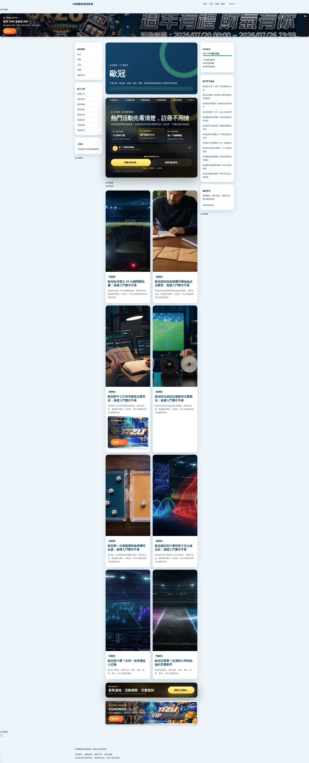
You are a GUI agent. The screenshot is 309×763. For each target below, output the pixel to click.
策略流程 (81, 109)
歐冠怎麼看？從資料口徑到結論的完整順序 (174, 662)
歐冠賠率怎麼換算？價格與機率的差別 (217, 127)
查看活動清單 (172, 162)
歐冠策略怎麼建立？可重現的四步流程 (217, 136)
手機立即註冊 (131, 162)
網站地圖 (108, 754)
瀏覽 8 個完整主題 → (118, 88)
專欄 (217, 4)
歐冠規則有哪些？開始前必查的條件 (217, 105)
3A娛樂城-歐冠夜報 (82, 4)
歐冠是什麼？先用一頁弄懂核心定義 (126, 662)
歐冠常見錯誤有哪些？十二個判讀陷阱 (217, 150)
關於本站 (98, 754)
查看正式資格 (181, 690)
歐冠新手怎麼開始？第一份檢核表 (217, 142)
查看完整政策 (208, 205)
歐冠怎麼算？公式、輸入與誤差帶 (217, 112)
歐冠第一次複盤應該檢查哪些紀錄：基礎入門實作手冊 (126, 547)
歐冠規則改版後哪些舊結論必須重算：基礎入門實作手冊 (174, 283)
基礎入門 (81, 94)
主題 (211, 4)
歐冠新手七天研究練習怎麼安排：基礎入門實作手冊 (126, 398)
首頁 (79, 54)
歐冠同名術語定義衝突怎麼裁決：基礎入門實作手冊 (174, 398)
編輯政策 (81, 75)
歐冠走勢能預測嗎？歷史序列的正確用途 (217, 175)
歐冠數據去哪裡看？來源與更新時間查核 (217, 158)
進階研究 (81, 130)
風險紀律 (81, 114)
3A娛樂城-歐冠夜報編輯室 (88, 149)
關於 (223, 4)
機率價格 (81, 104)
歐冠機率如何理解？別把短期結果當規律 (217, 119)
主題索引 (79, 754)
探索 (205, 4)
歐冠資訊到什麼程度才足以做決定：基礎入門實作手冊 (174, 547)
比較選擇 (81, 125)
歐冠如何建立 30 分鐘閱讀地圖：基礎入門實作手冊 (126, 283)
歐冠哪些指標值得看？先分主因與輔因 (217, 167)
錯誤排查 (81, 119)
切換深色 (232, 4)
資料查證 (81, 99)
